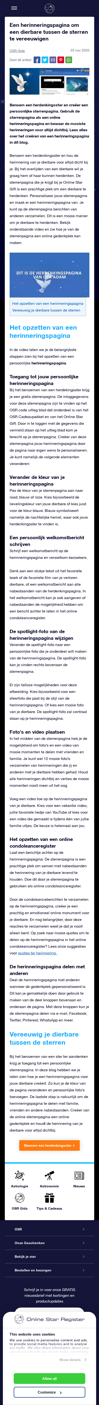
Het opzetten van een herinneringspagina (47, 303)
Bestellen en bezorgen (33, 1270)
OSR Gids (17, 51)
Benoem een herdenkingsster (47, 1145)
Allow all (49, 1379)
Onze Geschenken (30, 1243)
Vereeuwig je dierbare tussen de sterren (46, 310)
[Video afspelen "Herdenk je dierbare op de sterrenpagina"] (49, 275)
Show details (70, 1360)
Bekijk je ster (25, 1256)
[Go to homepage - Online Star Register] (49, 8)
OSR (18, 1229)
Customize (47, 1392)
